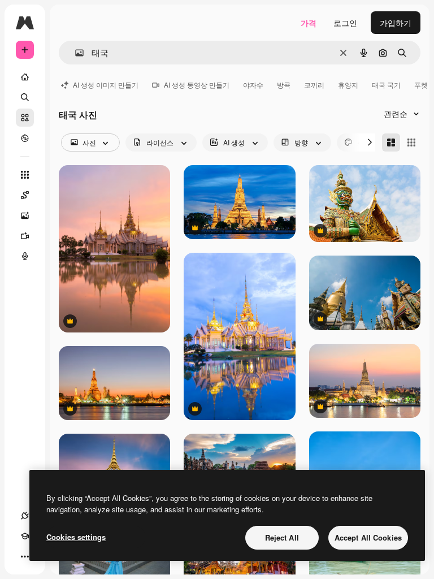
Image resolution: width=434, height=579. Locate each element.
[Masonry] (391, 142)
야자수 (253, 84)
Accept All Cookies (368, 537)
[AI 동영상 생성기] (25, 236)
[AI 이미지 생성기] (25, 215)
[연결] (25, 516)
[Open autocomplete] (74, 53)
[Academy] (25, 536)
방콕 (283, 84)
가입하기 (395, 22)
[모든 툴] (25, 175)
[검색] (25, 97)
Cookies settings (76, 537)
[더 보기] (25, 556)
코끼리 (314, 84)
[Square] (411, 142)
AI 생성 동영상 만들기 (196, 84)
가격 (308, 22)
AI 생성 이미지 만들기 (105, 84)
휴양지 (348, 84)
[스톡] (25, 118)
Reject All (282, 537)
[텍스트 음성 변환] (25, 256)
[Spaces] (25, 195)
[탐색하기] (25, 138)
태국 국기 (386, 84)
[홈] (25, 77)
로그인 (345, 22)
